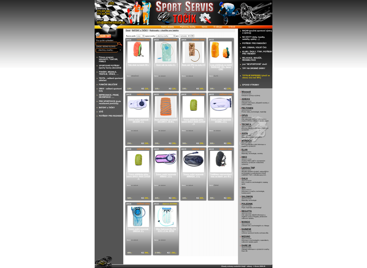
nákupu (218, 27)
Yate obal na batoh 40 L (138, 65)
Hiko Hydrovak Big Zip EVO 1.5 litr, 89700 (166, 230)
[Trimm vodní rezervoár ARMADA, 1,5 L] (193, 166)
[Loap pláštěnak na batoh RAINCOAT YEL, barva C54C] (221, 59)
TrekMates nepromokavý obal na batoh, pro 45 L (221, 175)
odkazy (249, 266)
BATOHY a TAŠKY (140, 30)
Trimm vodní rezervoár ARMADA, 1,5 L (193, 175)
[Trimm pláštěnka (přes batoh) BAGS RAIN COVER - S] (193, 112)
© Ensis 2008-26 (259, 266)
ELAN (244, 149)
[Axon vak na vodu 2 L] (165, 62)
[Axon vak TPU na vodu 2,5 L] (193, 62)
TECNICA (246, 124)
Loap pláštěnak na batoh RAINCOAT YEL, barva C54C (221, 67)
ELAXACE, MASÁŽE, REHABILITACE (252, 59)
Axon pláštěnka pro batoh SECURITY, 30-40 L (166, 121)
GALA (245, 178)
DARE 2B (246, 245)
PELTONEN (247, 108)
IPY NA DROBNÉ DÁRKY (253, 68)
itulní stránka (167, 27)
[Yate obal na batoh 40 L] (138, 57)
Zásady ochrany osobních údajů (233, 266)
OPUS (245, 115)
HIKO (244, 157)
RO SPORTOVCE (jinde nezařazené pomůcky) (110, 102)
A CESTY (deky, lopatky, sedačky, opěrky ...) (253, 38)
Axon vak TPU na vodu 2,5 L (193, 66)
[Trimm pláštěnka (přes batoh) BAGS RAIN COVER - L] (138, 166)
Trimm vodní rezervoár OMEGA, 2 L (138, 230)
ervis (204, 27)
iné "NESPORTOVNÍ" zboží (254, 64)
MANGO (246, 222)
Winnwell (246, 91)
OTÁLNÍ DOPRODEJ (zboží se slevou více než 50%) (256, 76)
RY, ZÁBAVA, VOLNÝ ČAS (254, 47)
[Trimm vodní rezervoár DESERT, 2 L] (138, 112)
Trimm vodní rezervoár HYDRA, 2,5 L (221, 121)
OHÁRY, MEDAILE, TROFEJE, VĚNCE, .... (109, 73)
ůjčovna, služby (187, 27)
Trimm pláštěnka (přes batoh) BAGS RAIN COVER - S (193, 122)
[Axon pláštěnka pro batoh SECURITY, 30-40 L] (166, 117)
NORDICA (247, 140)
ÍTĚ (101, 112)
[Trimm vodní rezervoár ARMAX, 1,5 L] (166, 166)
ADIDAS (246, 99)
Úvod (128, 30)
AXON (245, 133)
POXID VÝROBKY (250, 85)
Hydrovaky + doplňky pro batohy (164, 30)
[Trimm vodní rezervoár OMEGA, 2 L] (138, 226)
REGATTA (247, 211)
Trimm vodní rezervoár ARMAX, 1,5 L (166, 175)
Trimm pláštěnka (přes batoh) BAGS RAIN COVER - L (138, 176)
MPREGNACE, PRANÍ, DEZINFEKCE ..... (109, 96)
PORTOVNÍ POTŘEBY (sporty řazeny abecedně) (110, 67)
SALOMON (247, 196)
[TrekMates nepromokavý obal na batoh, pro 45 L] (221, 166)
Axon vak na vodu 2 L (165, 65)
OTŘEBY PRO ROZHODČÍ (111, 116)
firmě (232, 27)
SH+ (244, 187)
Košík (102, 36)
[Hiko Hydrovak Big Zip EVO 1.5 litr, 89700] (166, 226)
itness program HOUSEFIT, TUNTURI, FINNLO (108, 59)
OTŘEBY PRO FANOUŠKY (254, 43)
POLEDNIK (247, 204)
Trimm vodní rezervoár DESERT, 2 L (138, 121)
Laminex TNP (248, 167)
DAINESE (246, 229)
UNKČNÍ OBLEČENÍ (108, 84)
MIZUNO (246, 236)
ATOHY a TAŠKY (107, 108)
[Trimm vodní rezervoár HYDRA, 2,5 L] (221, 112)
